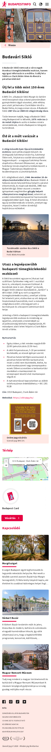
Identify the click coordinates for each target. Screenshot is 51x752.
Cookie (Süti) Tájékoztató (13, 721)
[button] (25, 468)
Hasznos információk (11, 717)
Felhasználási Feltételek (13, 728)
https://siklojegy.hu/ (23, 397)
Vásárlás (10, 518)
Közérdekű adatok (10, 724)
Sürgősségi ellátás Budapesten (15, 713)
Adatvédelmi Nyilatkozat (13, 732)
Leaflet (45, 479)
